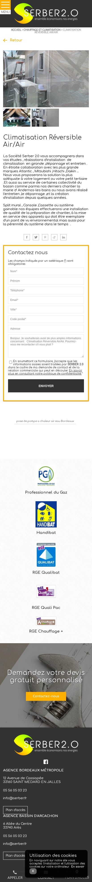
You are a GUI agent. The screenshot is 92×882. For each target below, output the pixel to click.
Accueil (16, 30)
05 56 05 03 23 (15, 790)
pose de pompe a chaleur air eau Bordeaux (45, 421)
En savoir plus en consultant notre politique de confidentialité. (45, 372)
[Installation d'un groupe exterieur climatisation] (45, 118)
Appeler (15, 875)
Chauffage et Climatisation (42, 30)
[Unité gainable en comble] (16, 118)
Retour (16, 40)
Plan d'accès (15, 810)
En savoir (77, 866)
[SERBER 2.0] (46, 13)
